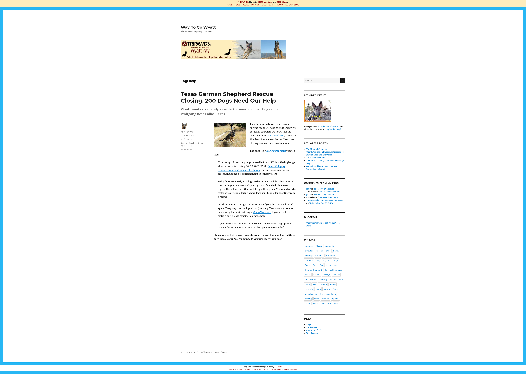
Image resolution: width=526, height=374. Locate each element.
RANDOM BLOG (292, 4)
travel (316, 299)
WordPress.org (313, 333)
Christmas (330, 255)
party (307, 284)
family (307, 265)
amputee (309, 251)
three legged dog (328, 294)
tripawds (335, 299)
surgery (326, 289)
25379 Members (265, 2)
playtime (323, 284)
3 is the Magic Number (316, 158)
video (315, 303)
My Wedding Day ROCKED (321, 203)
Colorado (309, 260)
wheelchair (326, 303)
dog (318, 260)
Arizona (319, 251)
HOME (229, 4)
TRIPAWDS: (243, 2)
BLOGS (245, 4)
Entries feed (312, 327)
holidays (326, 275)
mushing (323, 279)
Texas (335, 289)
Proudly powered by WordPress (213, 352)
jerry (308, 189)
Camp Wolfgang (275, 135)
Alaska (319, 246)
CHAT (264, 4)
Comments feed (313, 330)
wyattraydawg (187, 131)
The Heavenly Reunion (316, 149)
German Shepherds (333, 270)
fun (321, 265)
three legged (311, 294)
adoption (309, 246)
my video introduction (328, 126)
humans (336, 275)
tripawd (325, 299)
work (336, 303)
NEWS (237, 4)
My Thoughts (186, 139)
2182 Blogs (282, 2)
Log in (309, 324)
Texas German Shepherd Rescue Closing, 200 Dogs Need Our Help (228, 97)
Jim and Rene (311, 279)
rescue (189, 146)
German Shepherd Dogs (192, 143)
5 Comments (186, 150)
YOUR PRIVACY (276, 4)
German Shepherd (313, 270)
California (319, 255)
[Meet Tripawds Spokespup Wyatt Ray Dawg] (324, 111)
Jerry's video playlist (334, 129)
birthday (308, 255)
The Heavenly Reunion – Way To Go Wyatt (325, 200)
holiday (316, 275)
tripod (308, 303)
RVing (318, 289)
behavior (337, 251)
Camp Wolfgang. (262, 212)
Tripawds (278, 366)
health (308, 275)
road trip (309, 289)
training (308, 299)
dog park (327, 260)
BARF (328, 251)
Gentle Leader (331, 265)
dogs (336, 260)
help (183, 146)
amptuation (330, 246)
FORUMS (255, 4)
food (315, 265)
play (314, 284)
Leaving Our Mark (276, 150)
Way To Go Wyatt (198, 27)
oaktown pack (336, 279)
